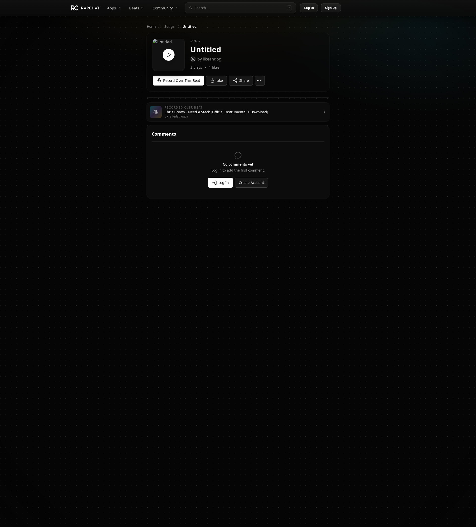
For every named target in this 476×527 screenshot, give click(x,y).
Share (244, 80)
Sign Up (331, 8)
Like (219, 80)
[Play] (168, 55)
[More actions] (260, 81)
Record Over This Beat (181, 80)
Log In (309, 8)
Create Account (251, 182)
